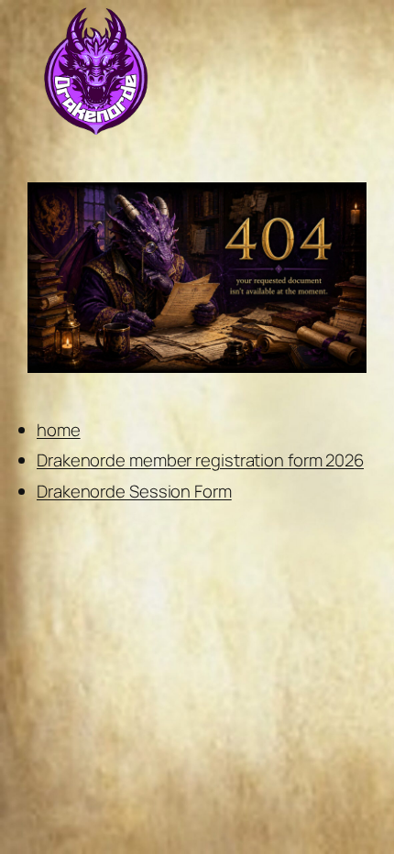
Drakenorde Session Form (134, 491)
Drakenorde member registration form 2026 (200, 460)
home (59, 430)
